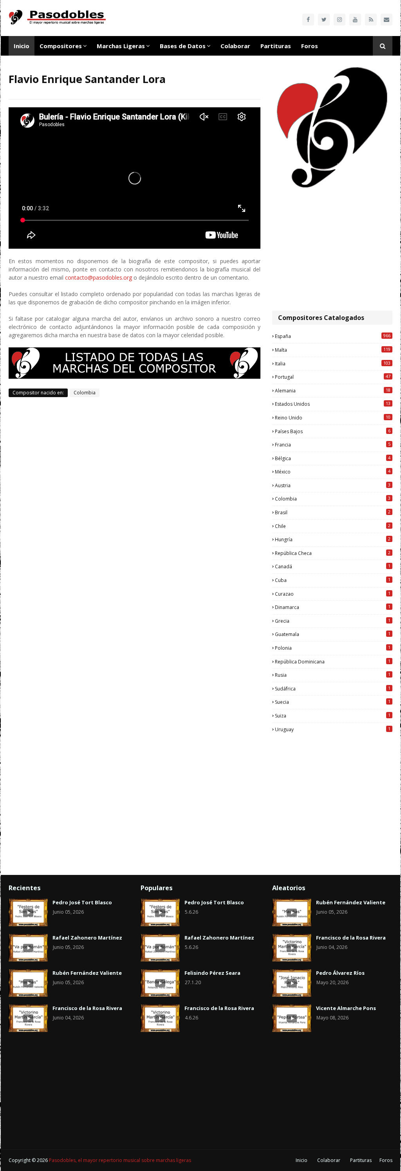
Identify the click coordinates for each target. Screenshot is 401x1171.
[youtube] (355, 19)
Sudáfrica (332, 688)
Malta (332, 349)
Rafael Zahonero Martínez (87, 937)
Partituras (361, 1160)
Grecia (332, 620)
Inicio (301, 1160)
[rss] (371, 19)
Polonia (332, 647)
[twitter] (324, 19)
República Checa (332, 553)
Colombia (85, 392)
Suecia (332, 701)
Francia (332, 444)
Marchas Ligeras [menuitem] (121, 46)
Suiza (332, 715)
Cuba (332, 580)
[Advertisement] (332, 250)
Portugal (332, 376)
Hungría (332, 539)
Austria (332, 485)
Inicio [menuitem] (21, 46)
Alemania (332, 390)
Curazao (332, 593)
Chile (332, 525)
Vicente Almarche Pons (346, 1008)
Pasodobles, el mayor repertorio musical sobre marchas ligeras (120, 1160)
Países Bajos (332, 431)
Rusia (332, 674)
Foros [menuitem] (309, 46)
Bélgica (332, 458)
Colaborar (328, 1160)
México (332, 471)
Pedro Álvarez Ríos (340, 972)
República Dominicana (332, 661)
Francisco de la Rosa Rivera (87, 1008)
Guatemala (332, 634)
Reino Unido (332, 417)
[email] (386, 19)
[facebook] (308, 19)
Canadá (332, 566)
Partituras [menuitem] (275, 46)
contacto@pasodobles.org (98, 277)
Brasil (332, 512)
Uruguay (332, 729)
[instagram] (339, 19)
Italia (332, 363)
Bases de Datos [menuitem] (183, 46)
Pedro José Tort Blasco (82, 902)
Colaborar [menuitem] (235, 46)
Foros (385, 1160)
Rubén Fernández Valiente (87, 972)
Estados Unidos (332, 403)
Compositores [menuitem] (61, 46)
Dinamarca (332, 607)
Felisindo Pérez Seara (212, 972)
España (332, 336)
